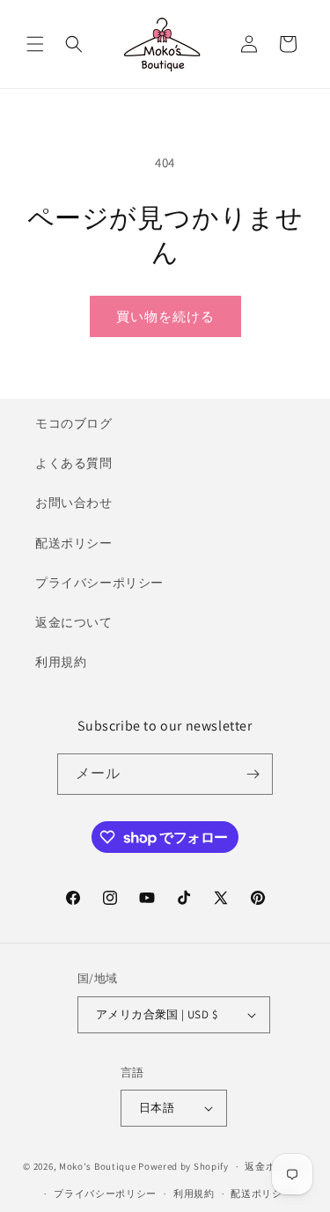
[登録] (252, 774)
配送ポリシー (74, 543)
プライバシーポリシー (99, 583)
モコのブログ (74, 423)
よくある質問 (74, 463)
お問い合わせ (74, 503)
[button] (35, 44)
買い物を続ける (165, 316)
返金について (74, 622)
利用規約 (60, 662)
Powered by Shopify (183, 1166)
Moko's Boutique (97, 1166)
